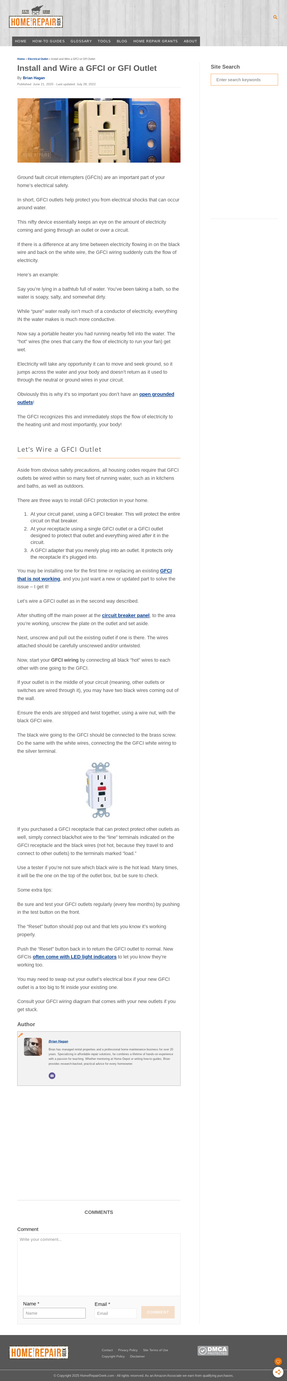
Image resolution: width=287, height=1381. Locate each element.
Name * (31, 1304)
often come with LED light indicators (75, 957)
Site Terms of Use (155, 1350)
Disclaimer (137, 1356)
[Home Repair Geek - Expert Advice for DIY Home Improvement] (43, 18)
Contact (107, 1350)
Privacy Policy (128, 1350)
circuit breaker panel (126, 615)
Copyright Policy (113, 1356)
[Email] (52, 1075)
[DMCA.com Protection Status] (212, 1354)
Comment (27, 1229)
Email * (102, 1304)
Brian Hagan (34, 78)
